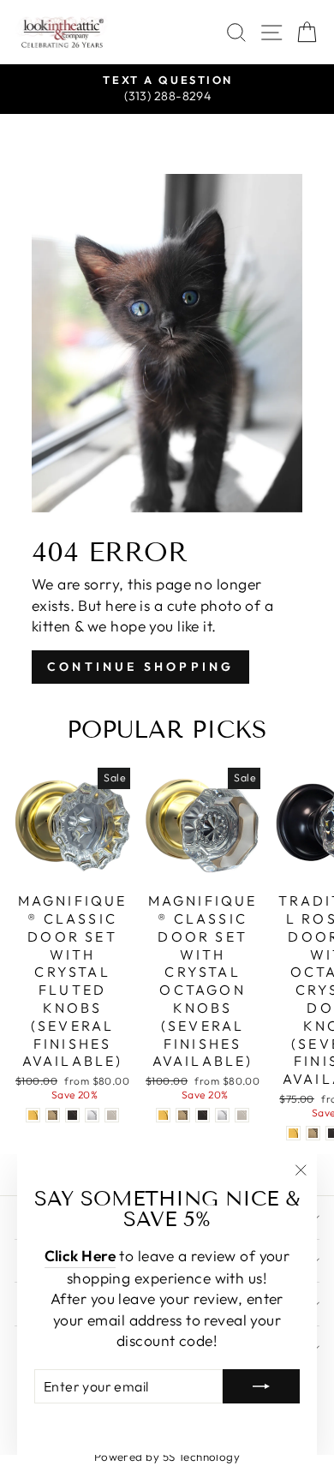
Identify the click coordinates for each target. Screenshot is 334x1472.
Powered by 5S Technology (167, 1456)
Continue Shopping (140, 666)
